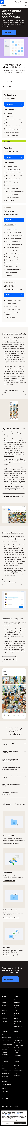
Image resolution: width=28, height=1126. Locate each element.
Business (16, 1005)
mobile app (17, 463)
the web (6, 465)
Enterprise (16, 1007)
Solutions (4, 1010)
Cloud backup (5, 1047)
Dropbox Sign (17, 1015)
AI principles (17, 1050)
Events (4, 1068)
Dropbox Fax (17, 1021)
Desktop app (5, 999)
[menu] (26, 2)
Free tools (4, 1021)
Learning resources (19, 1055)
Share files (14, 572)
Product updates (18, 1026)
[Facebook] (7, 1098)
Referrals (4, 1081)
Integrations (5, 1005)
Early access (5, 1015)
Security (4, 1013)
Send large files (6, 1035)
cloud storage (20, 344)
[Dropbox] (2, 2)
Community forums (7, 1078)
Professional (17, 1002)
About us (16, 1065)
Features (4, 1007)
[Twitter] (3, 1098)
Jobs (15, 1068)
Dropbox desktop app (10, 441)
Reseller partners (6, 1084)
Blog (3, 1065)
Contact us (17, 1037)
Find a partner (5, 1091)
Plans (15, 1023)
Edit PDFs (4, 1050)
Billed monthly (9, 81)
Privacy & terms (18, 1040)
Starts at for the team (13, 169)
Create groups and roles (12, 197)
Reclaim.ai (16, 1018)
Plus (15, 999)
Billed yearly (8, 86)
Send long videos (6, 1037)
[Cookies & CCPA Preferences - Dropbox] (14, 1117)
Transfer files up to (13, 126)
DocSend (16, 1013)
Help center (17, 1035)
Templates (4, 1018)
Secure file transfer (7, 1044)
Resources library (6, 1073)
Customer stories (6, 1070)
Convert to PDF (6, 1057)
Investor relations (18, 1070)
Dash (15, 1010)
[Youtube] (11, 1098)
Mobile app (5, 1002)
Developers (5, 1076)
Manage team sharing (12, 194)
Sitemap (16, 1052)
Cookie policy (17, 1043)
